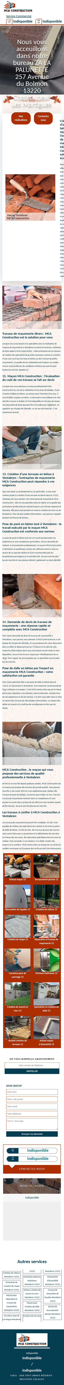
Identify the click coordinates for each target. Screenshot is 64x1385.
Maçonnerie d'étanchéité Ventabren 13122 (52, 1280)
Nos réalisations (21, 118)
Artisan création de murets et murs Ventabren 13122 (32, 1294)
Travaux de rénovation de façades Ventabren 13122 (52, 1295)
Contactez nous (43, 118)
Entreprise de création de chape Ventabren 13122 (11, 1286)
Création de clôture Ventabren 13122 (11, 1275)
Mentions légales (32, 1379)
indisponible (22, 21)
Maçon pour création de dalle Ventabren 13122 (32, 1307)
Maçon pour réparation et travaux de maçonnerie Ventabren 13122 (11, 1302)
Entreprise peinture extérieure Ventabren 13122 (32, 1280)
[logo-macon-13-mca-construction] (18, 7)
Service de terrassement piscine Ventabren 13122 (52, 1312)
